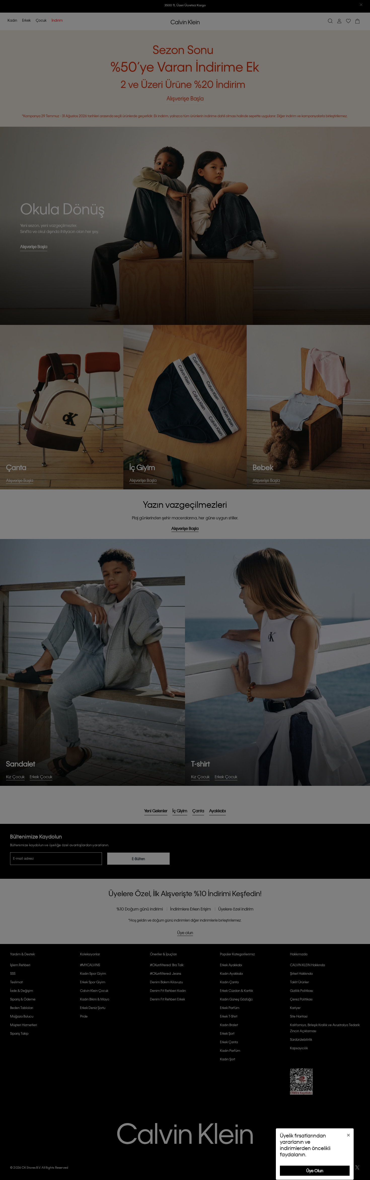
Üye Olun (314, 1170)
